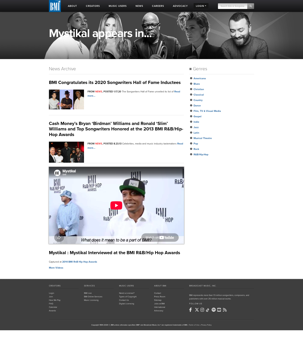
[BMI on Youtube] (219, 310)
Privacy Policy (206, 325)
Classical (199, 94)
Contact (157, 293)
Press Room (159, 296)
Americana (200, 78)
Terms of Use (194, 325)
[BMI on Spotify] (214, 310)
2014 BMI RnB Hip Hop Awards (79, 261)
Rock (196, 149)
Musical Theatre (203, 138)
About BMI (160, 286)
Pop (196, 143)
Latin (196, 132)
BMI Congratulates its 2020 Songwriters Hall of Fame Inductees (115, 82)
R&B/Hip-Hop (201, 154)
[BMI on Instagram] (202, 310)
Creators (55, 286)
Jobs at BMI (159, 303)
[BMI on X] (197, 310)
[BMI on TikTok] (208, 310)
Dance (197, 105)
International (159, 307)
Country (198, 100)
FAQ (51, 303)
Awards (52, 310)
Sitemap (157, 300)
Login (51, 293)
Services (89, 286)
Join (51, 296)
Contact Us (124, 300)
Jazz (196, 127)
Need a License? (126, 293)
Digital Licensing (126, 303)
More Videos (56, 267)
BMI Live (88, 293)
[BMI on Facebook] (191, 310)
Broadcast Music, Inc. (203, 286)
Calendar (53, 307)
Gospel (197, 116)
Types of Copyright (127, 296)
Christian (199, 89)
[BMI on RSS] (225, 310)
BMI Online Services (93, 296)
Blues (197, 83)
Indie (196, 121)
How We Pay (54, 300)
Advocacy (158, 310)
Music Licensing (91, 300)
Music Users (126, 286)
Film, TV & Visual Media (207, 111)
